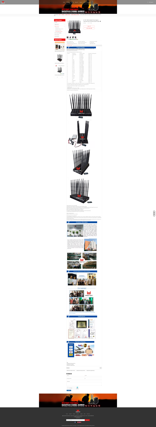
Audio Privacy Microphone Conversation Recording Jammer (60, 51)
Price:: (90, 42)
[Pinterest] (80, 422)
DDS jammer (57, 27)
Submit (69, 390)
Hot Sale (56, 22)
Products (68, 2)
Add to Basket (88, 28)
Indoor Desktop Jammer (58, 31)
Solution (72, 2)
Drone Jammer (57, 34)
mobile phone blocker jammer (71, 363)
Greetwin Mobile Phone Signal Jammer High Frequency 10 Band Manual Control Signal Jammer (60, 63)
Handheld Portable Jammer (59, 28)
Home (64, 2)
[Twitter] (76, 422)
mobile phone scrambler (70, 364)
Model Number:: (69, 42)
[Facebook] (75, 422)
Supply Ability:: (92, 43)
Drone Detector (57, 36)
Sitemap (93, 425)
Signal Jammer (57, 26)
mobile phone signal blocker (71, 365)
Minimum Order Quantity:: (82, 42)
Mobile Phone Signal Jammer (71, 370)
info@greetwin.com (79, 416)
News (85, 2)
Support (81, 2)
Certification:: (91, 41)
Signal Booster (57, 24)
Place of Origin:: (69, 41)
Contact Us (89, 2)
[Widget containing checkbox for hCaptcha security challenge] (73, 388)
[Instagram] (79, 422)
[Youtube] (77, 422)
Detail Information (69, 45)
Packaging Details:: (69, 43)
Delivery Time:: (80, 43)
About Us (76, 2)
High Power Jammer (58, 30)
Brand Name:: (80, 41)
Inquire (89, 26)
